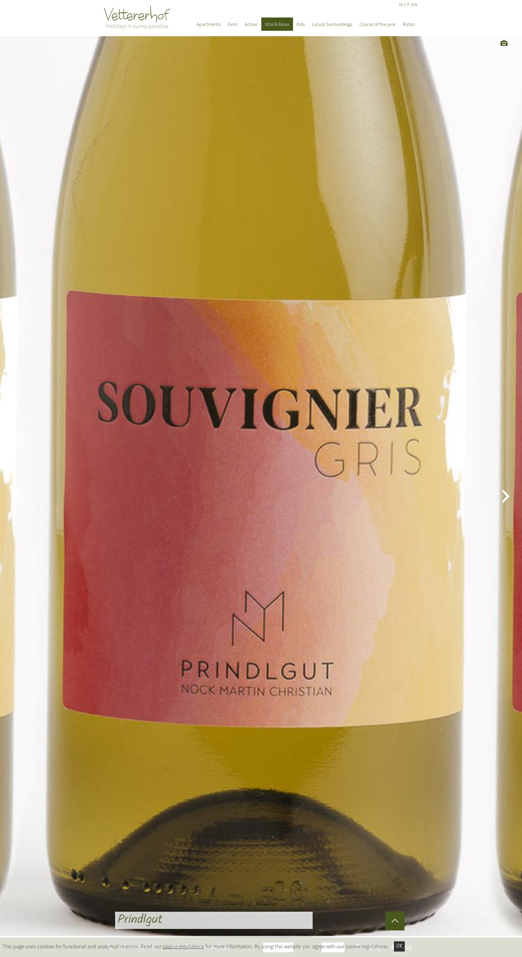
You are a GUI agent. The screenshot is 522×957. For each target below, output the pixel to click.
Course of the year (377, 24)
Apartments (209, 24)
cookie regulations (183, 946)
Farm (232, 24)
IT (408, 4)
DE (401, 4)
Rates (408, 24)
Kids (301, 24)
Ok (399, 946)
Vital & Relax (277, 24)
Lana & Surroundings (332, 24)
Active (251, 24)
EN (415, 4)
